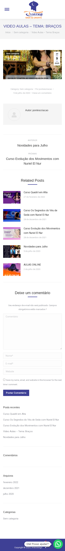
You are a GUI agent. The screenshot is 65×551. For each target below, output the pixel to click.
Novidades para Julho (36, 246)
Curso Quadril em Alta (35, 192)
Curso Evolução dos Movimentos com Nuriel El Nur (42, 230)
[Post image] (12, 197)
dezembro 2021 (11, 488)
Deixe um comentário (42, 93)
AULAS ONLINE (32, 264)
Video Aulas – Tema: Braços (18, 431)
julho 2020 (8, 494)
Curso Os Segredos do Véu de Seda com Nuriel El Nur (40, 212)
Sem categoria (12, 54)
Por (43, 89)
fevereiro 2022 (10, 482)
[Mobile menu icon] (7, 9)
